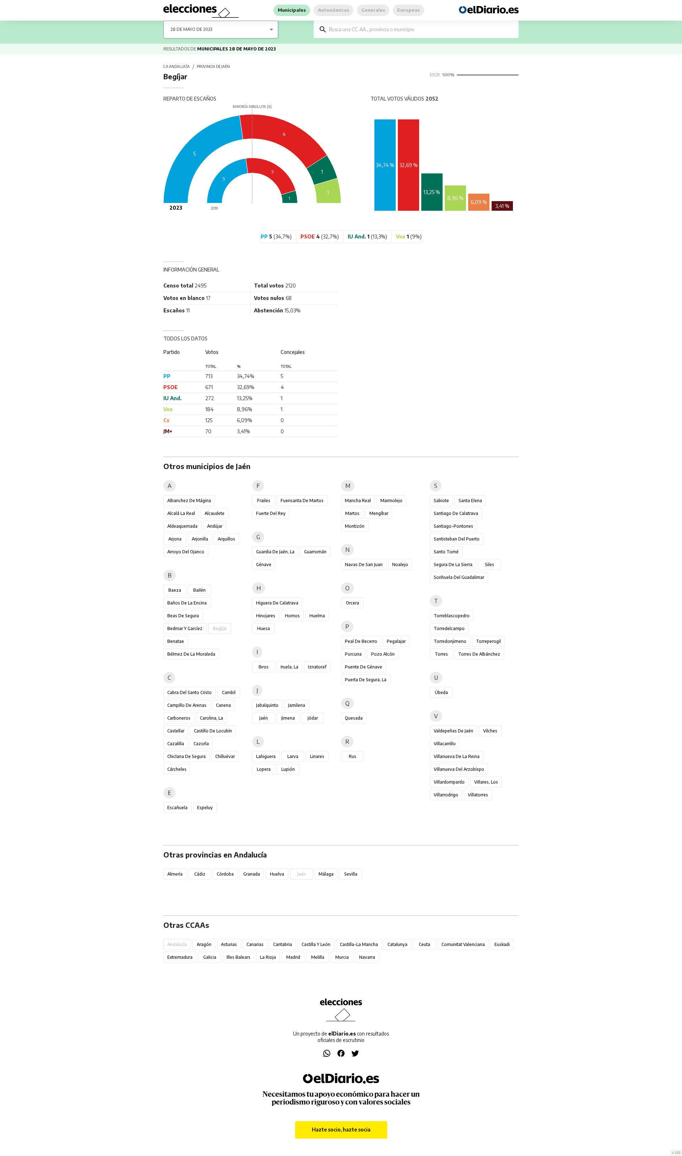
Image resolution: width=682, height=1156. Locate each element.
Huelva (277, 874)
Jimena (288, 718)
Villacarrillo (445, 743)
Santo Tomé (446, 551)
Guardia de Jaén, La (275, 551)
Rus (352, 756)
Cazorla (201, 743)
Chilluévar (225, 756)
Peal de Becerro (361, 641)
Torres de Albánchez (479, 654)
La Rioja (268, 957)
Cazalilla (175, 743)
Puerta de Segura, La (365, 679)
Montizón (354, 526)
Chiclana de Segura (186, 756)
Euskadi (502, 944)
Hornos (292, 615)
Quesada (354, 718)
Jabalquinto (267, 705)
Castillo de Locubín (213, 730)
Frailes (263, 500)
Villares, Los (486, 782)
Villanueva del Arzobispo (459, 769)
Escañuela (177, 807)
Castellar (175, 730)
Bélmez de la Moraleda (191, 654)
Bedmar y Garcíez (184, 628)
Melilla (317, 957)
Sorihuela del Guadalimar (459, 577)
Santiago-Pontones (453, 526)
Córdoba (225, 874)
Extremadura (180, 957)
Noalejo (400, 564)
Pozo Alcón (383, 654)
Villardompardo (449, 782)
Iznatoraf (317, 667)
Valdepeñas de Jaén (453, 730)
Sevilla (350, 874)
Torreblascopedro (452, 615)
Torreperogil (488, 641)
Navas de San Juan (364, 564)
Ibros (264, 667)
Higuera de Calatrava (277, 603)
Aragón (204, 944)
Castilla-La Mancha (359, 944)
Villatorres (478, 794)
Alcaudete (214, 513)
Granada (251, 874)
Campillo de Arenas (186, 705)
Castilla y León (316, 944)
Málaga (326, 874)
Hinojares (265, 615)
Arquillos (226, 539)
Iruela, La (289, 667)
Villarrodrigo (446, 794)
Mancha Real (358, 500)
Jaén (263, 718)
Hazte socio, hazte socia (341, 1130)
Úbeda (441, 692)
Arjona (175, 539)
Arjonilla (200, 539)
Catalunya (397, 944)
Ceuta (424, 944)
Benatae (175, 641)
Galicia (209, 957)
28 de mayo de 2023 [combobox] (191, 29)
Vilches (490, 730)
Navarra (367, 957)
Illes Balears (238, 957)
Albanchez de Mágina (189, 500)
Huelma (317, 615)
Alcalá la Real (181, 513)
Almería (175, 874)
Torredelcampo (449, 628)
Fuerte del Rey (271, 513)
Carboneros (178, 718)
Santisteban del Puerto (457, 539)
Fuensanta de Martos (302, 500)
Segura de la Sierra (453, 564)
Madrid (293, 957)
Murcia (342, 957)
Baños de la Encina (187, 603)
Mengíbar (378, 513)
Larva (292, 756)
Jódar (313, 718)
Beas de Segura (183, 615)
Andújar (214, 526)
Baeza (174, 590)
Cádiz (199, 874)
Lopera (264, 769)
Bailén (199, 590)
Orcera (352, 603)
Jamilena (296, 705)
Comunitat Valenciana (463, 944)
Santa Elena (470, 500)
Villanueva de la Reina (457, 756)
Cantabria (282, 944)
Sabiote (441, 500)
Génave (263, 564)
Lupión (288, 769)
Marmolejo (391, 500)
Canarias (255, 944)
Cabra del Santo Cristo (189, 692)
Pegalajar (396, 641)
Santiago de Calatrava (456, 513)
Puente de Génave (363, 667)
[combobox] (421, 29)
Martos (352, 513)
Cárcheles (176, 769)
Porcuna (353, 654)
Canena (223, 705)
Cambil (229, 692)
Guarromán (315, 551)
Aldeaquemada (182, 526)
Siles (489, 564)
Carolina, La (211, 718)
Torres (441, 654)
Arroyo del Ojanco (185, 551)
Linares (317, 756)
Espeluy (205, 807)
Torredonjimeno (450, 641)
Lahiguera (266, 756)
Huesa (263, 628)
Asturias (229, 944)
